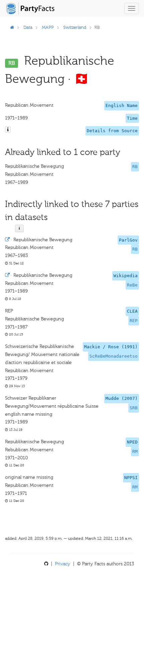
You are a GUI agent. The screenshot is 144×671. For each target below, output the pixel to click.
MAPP (48, 27)
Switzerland (74, 27)
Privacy (62, 564)
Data (27, 27)
